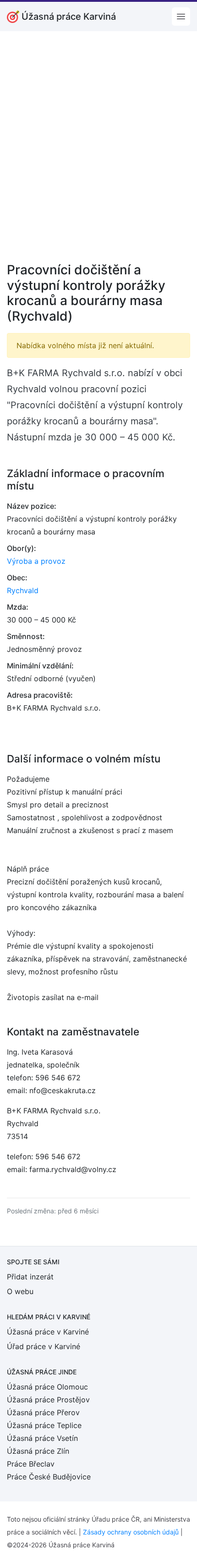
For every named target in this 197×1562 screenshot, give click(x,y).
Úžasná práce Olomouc (47, 1386)
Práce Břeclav (31, 1463)
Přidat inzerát (30, 1276)
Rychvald (22, 590)
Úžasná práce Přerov (43, 1412)
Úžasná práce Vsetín (42, 1438)
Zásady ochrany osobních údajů (131, 1532)
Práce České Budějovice (49, 1476)
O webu (20, 1291)
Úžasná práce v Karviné (48, 1331)
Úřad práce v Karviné (43, 1346)
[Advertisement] (98, 152)
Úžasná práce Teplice (44, 1425)
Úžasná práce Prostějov (48, 1399)
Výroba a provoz (36, 561)
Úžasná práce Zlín (38, 1451)
